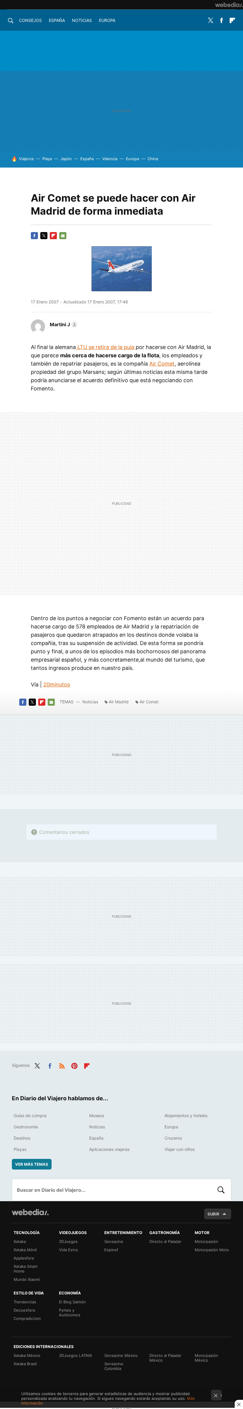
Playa (47, 158)
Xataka (20, 1241)
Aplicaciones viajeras (109, 1149)
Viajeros (26, 158)
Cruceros (173, 1138)
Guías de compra (30, 1115)
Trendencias (25, 1301)
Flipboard (232, 20)
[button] (63, 324)
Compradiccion (27, 1318)
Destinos (22, 1138)
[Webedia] (229, 4)
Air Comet (162, 364)
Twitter (210, 20)
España (57, 20)
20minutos (56, 684)
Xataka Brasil (25, 1363)
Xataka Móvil (25, 1249)
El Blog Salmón (72, 1301)
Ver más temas (31, 1164)
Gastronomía (26, 1126)
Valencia (109, 158)
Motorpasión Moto (212, 1249)
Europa (107, 20)
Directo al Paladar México (165, 1358)
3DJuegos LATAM (75, 1355)
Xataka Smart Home (26, 1268)
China (153, 158)
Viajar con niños (179, 1149)
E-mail (62, 235)
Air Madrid (119, 701)
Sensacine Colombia (113, 1366)
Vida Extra (68, 1249)
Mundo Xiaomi (27, 1279)
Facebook (221, 20)
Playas (20, 1149)
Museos (96, 1115)
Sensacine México (121, 1355)
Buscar (221, 1190)
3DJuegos (68, 1241)
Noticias (82, 20)
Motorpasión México (206, 1358)
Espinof (111, 1249)
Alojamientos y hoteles (185, 1115)
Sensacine (113, 1241)
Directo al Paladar (165, 1241)
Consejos (30, 20)
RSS (62, 1064)
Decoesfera (24, 1310)
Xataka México (27, 1355)
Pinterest (74, 1064)
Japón (66, 158)
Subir (213, 1214)
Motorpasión (206, 1241)
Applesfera (24, 1258)
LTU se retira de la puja (106, 347)
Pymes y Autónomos (69, 1312)
